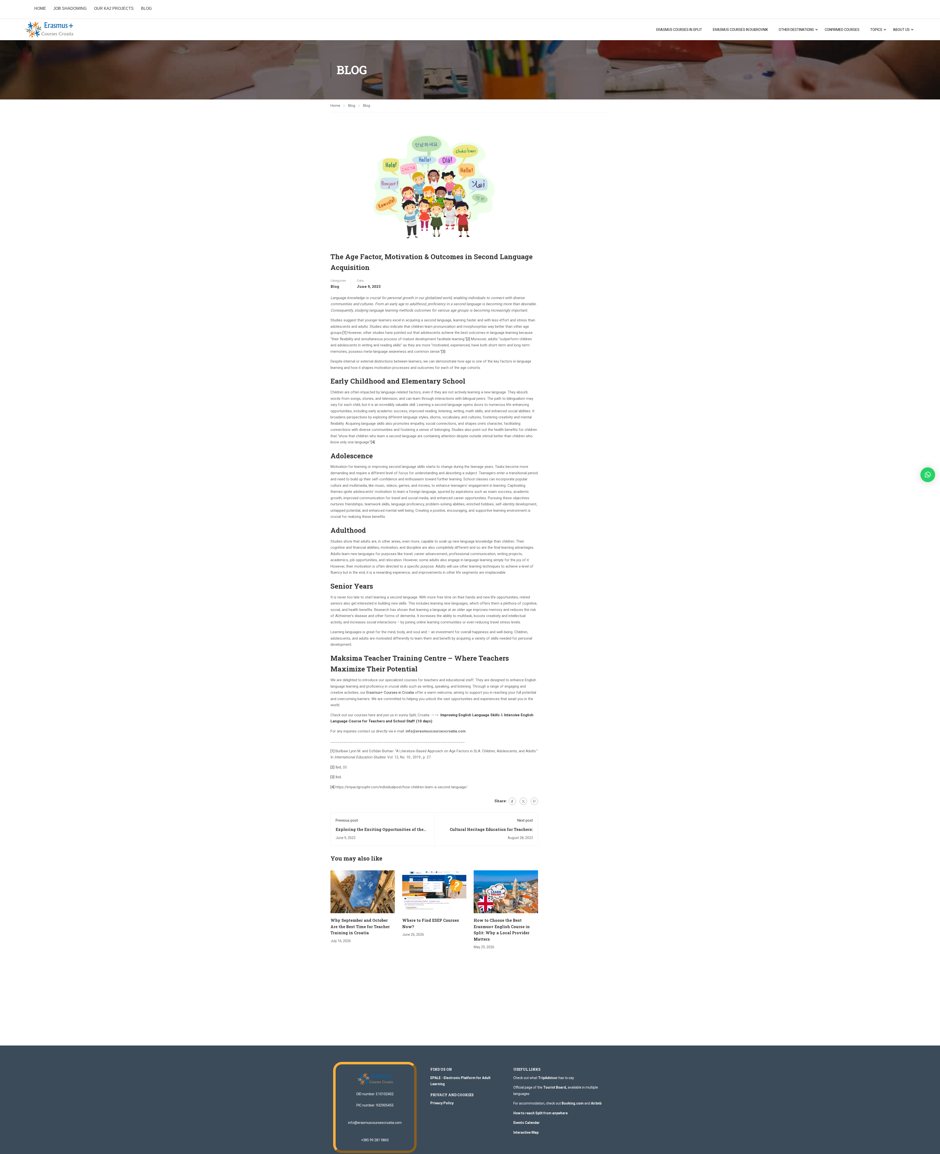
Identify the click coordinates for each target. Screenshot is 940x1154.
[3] (443, 351)
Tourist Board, (555, 1087)
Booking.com (573, 1103)
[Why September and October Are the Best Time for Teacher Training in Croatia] (362, 891)
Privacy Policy (442, 1103)
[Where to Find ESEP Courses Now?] (434, 891)
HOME (40, 8)
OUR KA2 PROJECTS (114, 8)
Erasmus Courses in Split (679, 30)
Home (335, 105)
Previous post (347, 820)
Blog (351, 105)
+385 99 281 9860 (375, 1140)
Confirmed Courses (842, 30)
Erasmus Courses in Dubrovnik (740, 30)
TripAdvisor (548, 1078)
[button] (927, 474)
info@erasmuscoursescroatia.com (375, 1123)
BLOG (146, 8)
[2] (468, 339)
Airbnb (596, 1103)
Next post (525, 820)
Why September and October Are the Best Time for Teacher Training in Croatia (360, 926)
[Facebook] (512, 801)
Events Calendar (526, 1123)
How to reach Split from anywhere (540, 1113)
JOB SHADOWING (70, 8)
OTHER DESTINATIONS (796, 30)
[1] (344, 332)
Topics (876, 30)
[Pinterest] (534, 801)
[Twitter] (523, 801)
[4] (373, 442)
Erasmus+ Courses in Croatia (390, 692)
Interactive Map (526, 1132)
